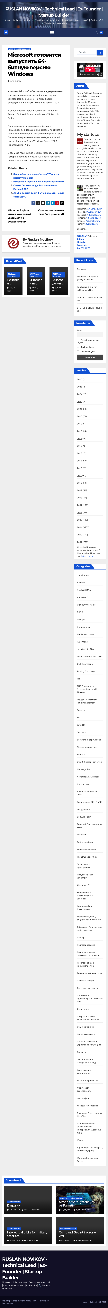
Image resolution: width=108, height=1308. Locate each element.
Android (81, 582)
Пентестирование (86, 945)
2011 (79, 475)
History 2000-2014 (97, 1302)
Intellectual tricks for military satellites (27, 1234)
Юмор (80, 1140)
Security (81, 710)
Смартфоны (83, 1009)
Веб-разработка (85, 842)
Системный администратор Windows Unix (90, 998)
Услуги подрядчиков (87, 1080)
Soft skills (81, 732)
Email (79, 330)
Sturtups (81, 754)
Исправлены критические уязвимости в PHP (38, 181)
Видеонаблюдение (86, 849)
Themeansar (7, 1303)
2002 (79, 542)
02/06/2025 (15, 1240)
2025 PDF (83, 248)
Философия (83, 1098)
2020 (79, 416)
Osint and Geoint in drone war (77, 1234)
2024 (79, 394)
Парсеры (81, 937)
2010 (79, 483)
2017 (79, 438)
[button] (97, 32)
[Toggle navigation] (52, 32)
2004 (79, 527)
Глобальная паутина (87, 857)
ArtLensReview (94, 215)
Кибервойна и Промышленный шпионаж (85, 895)
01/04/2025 (66, 1240)
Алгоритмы (83, 784)
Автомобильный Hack (88, 777)
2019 (79, 424)
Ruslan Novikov (40, 239)
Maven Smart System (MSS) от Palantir (78, 1203)
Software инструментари (89, 740)
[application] (90, 70)
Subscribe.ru (87, 556)
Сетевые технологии (87, 988)
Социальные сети (86, 1034)
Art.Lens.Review (94, 209)
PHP (79, 679)
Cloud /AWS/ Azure (86, 605)
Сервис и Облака (85, 980)
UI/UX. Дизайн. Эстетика (89, 762)
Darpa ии (81, 269)
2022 (79, 401)
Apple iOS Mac (84, 590)
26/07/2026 (15, 1210)
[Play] (80, 74)
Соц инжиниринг (85, 1027)
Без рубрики (83, 809)
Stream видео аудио (87, 747)
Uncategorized (84, 769)
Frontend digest (87, 351)
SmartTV (81, 725)
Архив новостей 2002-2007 (19, 49)
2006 (79, 512)
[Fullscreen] (100, 74)
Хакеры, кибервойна (87, 1105)
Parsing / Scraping (86, 671)
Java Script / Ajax (85, 649)
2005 (79, 520)
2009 (79, 490)
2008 (79, 497)
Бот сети (81, 834)
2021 (79, 409)
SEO (79, 717)
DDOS (80, 612)
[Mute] (97, 74)
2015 (79, 453)
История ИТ (83, 885)
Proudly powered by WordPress (16, 1301)
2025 (79, 387)
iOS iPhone (82, 642)
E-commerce (83, 627)
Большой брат (84, 817)
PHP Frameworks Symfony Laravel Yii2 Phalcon (87, 689)
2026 (79, 379)
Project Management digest (88, 341)
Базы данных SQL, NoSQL (90, 802)
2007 (79, 505)
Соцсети (81, 1052)
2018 (79, 431)
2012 (79, 468)
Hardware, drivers (85, 634)
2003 (79, 534)
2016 (79, 446)
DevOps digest (87, 347)
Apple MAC (82, 597)
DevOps (81, 619)
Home (84, 1302)
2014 (79, 460)
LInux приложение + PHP (89, 656)
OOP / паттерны (85, 664)
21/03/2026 (66, 1210)
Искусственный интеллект (71, 1198)
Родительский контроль (89, 973)
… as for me (83, 575)
